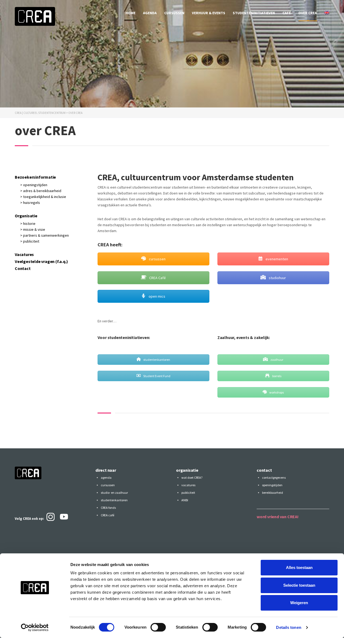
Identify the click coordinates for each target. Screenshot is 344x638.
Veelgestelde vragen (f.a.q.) (41, 261)
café (286, 12)
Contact (23, 268)
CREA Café (157, 277)
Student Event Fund (156, 376)
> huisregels (30, 202)
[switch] (158, 627)
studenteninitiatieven (254, 12)
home (130, 12)
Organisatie (26, 215)
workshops (276, 392)
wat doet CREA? (191, 477)
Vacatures (24, 254)
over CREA (307, 12)
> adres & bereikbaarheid (40, 190)
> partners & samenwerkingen (44, 235)
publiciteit (188, 493)
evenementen (276, 259)
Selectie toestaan (299, 585)
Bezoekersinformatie (35, 177)
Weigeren (299, 602)
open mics (156, 296)
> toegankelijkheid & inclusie (43, 196)
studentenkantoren (156, 360)
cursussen (174, 12)
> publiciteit (29, 241)
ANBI (184, 500)
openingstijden (272, 485)
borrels (276, 376)
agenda (150, 12)
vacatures (188, 485)
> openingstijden (33, 184)
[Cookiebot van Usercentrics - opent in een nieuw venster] (34, 627)
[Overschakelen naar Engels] (326, 12)
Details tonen (288, 627)
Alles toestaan (299, 567)
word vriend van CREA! (278, 516)
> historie (27, 223)
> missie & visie (32, 229)
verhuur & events (208, 12)
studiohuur (277, 277)
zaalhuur (276, 360)
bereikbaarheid (272, 493)
